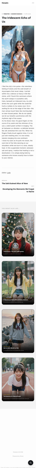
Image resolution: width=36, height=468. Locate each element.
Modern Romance (16, 14)
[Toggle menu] (33, 3)
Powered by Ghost (18, 456)
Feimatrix (5, 3)
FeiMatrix (7, 14)
